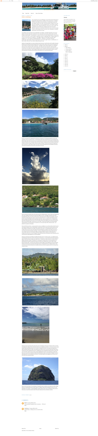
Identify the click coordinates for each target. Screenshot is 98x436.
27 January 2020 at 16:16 (31, 402)
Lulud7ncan (26, 408)
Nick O (25, 402)
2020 (66, 46)
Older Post (57, 428)
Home (40, 428)
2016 (66, 58)
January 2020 (68, 50)
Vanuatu (65, 17)
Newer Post (24, 428)
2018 (66, 55)
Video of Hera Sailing (39, 13)
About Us (32, 13)
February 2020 (68, 49)
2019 (66, 54)
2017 (66, 57)
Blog (23, 13)
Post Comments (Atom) (30, 430)
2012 (66, 64)
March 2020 (68, 47)
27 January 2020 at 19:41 (33, 408)
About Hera (27, 13)
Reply (25, 405)
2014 (66, 61)
